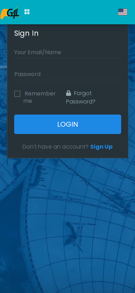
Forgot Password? (81, 97)
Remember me (39, 94)
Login (67, 124)
